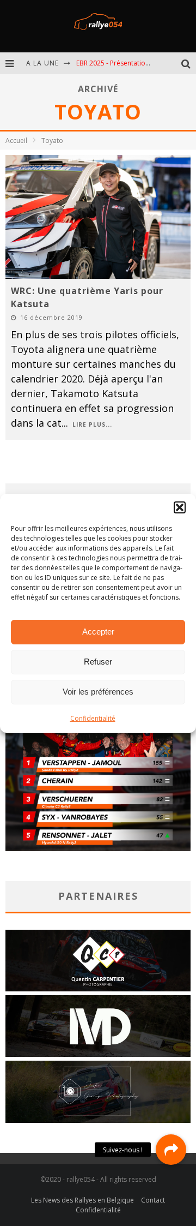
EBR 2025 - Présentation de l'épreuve (132, 63)
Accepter (98, 631)
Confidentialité (92, 718)
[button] (179, 507)
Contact (153, 1200)
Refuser (98, 661)
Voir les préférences (98, 691)
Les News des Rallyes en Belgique (82, 1200)
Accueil (16, 140)
